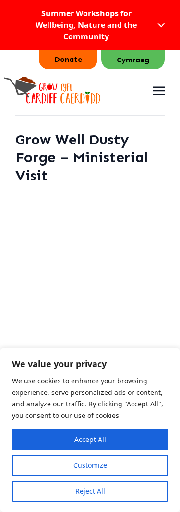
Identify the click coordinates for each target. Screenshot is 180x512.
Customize (90, 465)
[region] (90, 430)
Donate (68, 59)
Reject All (90, 491)
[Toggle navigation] (159, 89)
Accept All (90, 439)
